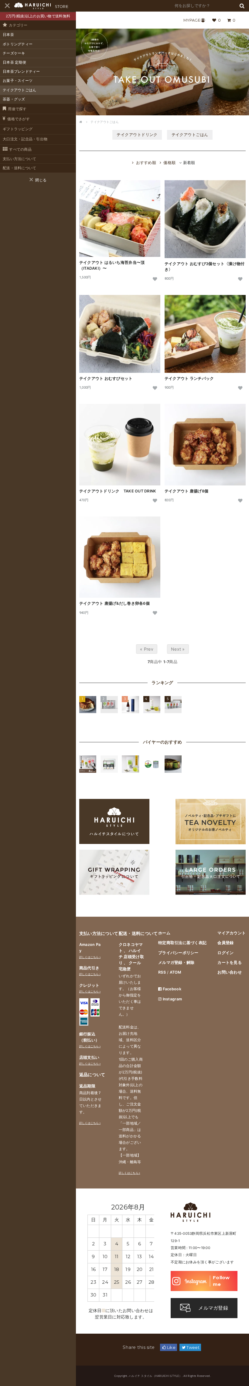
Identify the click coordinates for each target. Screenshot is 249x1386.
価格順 (169, 162)
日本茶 (8, 35)
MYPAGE (191, 20)
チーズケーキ (14, 53)
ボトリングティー (17, 44)
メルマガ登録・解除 (176, 962)
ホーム (164, 933)
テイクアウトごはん (19, 90)
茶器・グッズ (14, 99)
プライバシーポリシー (178, 952)
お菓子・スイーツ (17, 81)
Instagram (172, 999)
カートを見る (229, 962)
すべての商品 (20, 149)
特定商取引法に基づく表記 (182, 942)
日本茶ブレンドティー (21, 71)
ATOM (175, 972)
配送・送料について (19, 168)
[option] (120, 1254)
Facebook (171, 989)
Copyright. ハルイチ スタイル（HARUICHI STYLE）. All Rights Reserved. (162, 1375)
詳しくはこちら (89, 957)
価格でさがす (18, 119)
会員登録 (225, 942)
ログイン (225, 952)
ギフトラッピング (17, 129)
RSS (162, 972)
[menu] (7, 6)
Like (171, 1347)
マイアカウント (231, 933)
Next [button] (148, 1207)
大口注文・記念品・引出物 (25, 139)
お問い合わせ (229, 972)
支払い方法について (19, 159)
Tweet (193, 1347)
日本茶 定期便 (14, 62)
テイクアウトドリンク (137, 134)
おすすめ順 (146, 162)
